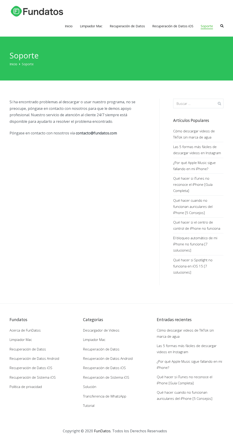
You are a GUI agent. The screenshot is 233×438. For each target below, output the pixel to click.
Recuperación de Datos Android (34, 358)
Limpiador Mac (91, 26)
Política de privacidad (26, 386)
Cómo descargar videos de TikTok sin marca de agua (194, 134)
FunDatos (102, 430)
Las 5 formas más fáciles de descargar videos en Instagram (197, 149)
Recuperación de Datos (127, 26)
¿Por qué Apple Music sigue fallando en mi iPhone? (194, 165)
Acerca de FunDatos (25, 330)
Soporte (207, 26)
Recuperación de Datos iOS (172, 26)
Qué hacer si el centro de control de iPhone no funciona (196, 225)
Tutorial (88, 405)
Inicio (69, 26)
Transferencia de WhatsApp (104, 396)
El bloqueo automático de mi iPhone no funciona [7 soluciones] (195, 244)
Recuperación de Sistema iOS (33, 377)
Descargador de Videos (101, 330)
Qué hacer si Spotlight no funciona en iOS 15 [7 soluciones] (193, 266)
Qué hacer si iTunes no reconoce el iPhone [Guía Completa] (193, 184)
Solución (89, 386)
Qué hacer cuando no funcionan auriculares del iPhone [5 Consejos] (193, 206)
